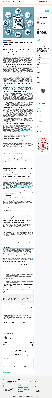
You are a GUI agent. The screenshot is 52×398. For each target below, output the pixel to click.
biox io (38, 41)
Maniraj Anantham (12, 337)
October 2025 (39, 74)
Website (25, 366)
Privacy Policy (37, 390)
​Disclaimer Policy (37, 391)
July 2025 (38, 79)
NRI (37, 126)
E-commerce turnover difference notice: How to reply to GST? (10, 389)
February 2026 (39, 67)
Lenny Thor (38, 46)
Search (38, 7)
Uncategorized (39, 131)
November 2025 (39, 72)
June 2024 (38, 82)
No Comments (18, 46)
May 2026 (38, 62)
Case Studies (39, 116)
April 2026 (38, 64)
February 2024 (39, 84)
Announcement (39, 111)
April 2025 (38, 80)
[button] (10, 338)
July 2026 (38, 59)
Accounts (36, 387)
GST (35, 385)
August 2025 (39, 77)
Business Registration (40, 114)
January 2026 (39, 69)
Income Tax (36, 383)
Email (15, 366)
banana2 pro (39, 50)
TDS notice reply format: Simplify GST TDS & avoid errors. (11, 385)
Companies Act (39, 118)
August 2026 (39, 57)
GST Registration (39, 121)
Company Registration (38, 382)
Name (4, 366)
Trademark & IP (39, 129)
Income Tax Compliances (40, 124)
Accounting (38, 109)
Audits (38, 113)
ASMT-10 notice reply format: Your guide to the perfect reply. (10, 382)
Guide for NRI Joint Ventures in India (44, 22)
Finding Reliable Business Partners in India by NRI (44, 18)
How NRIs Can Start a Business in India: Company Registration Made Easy (44, 27)
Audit (35, 386)
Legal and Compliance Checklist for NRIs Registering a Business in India (44, 33)
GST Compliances (39, 119)
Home (35, 381)
